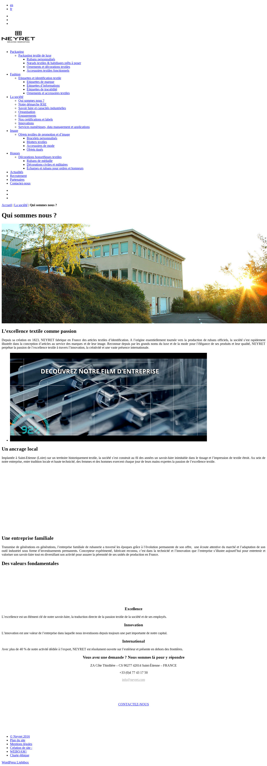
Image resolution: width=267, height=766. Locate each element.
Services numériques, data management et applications (54, 127)
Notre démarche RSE (32, 104)
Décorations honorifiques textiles (40, 157)
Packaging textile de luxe (34, 55)
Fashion (15, 74)
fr (11, 9)
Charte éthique (19, 755)
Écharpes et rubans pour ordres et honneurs (55, 168)
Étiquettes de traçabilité (42, 89)
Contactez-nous (20, 183)
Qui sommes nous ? (31, 100)
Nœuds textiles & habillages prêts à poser (54, 63)
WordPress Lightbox (15, 762)
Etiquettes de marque (40, 82)
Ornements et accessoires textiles (48, 93)
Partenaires (17, 179)
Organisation (26, 112)
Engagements (27, 115)
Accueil (7, 205)
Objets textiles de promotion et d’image (44, 134)
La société (16, 97)
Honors (15, 153)
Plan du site (17, 740)
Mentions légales (21, 744)
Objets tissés (35, 149)
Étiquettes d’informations (43, 85)
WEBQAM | (18, 751)
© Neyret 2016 (20, 736)
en (11, 5)
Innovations (26, 123)
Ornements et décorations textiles (48, 67)
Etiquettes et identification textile (39, 78)
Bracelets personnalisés (42, 138)
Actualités (16, 172)
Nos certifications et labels (35, 119)
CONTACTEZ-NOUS (133, 704)
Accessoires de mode (40, 145)
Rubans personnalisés (41, 59)
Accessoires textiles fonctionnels (48, 70)
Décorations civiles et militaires (47, 164)
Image (14, 130)
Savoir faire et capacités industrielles (42, 108)
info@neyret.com (133, 679)
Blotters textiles (37, 142)
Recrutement (18, 176)
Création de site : (21, 747)
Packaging (17, 51)
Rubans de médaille (40, 161)
